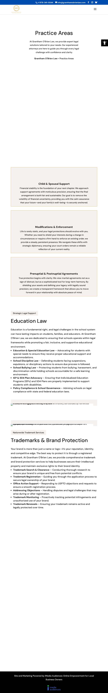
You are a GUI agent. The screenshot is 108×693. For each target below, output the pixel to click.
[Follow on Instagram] (54, 662)
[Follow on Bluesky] (60, 662)
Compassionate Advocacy (30, 76)
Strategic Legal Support (24, 313)
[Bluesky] (96, 2)
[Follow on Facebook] (47, 662)
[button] (104, 42)
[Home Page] (16, 9)
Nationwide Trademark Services (28, 432)
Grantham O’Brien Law (45, 58)
